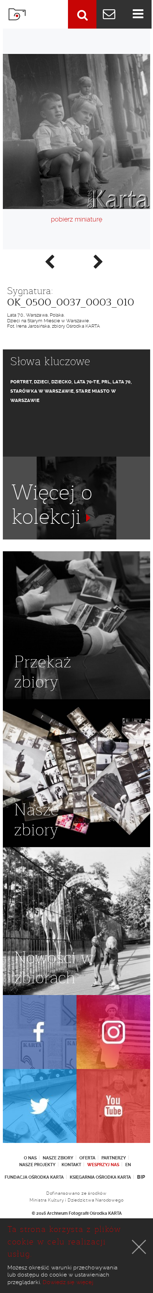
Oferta (87, 1157)
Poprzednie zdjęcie (49, 261)
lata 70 (121, 381)
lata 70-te (86, 381)
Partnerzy (113, 1157)
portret (21, 381)
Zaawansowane (82, 14)
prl (105, 381)
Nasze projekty (37, 1164)
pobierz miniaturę (76, 219)
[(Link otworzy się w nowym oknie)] (39, 1032)
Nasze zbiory (58, 1157)
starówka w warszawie (42, 391)
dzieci (41, 381)
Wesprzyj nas (103, 1164)
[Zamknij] (139, 1246)
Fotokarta (17, 14)
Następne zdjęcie (98, 261)
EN (128, 1164)
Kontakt (71, 1164)
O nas (30, 1157)
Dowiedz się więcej (68, 1282)
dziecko (61, 381)
